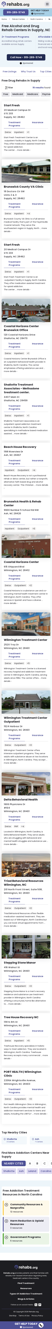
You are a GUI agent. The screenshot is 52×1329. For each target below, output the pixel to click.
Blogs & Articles (26, 1299)
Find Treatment (26, 1283)
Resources (26, 1288)
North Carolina (37, 19)
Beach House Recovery (20, 447)
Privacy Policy (37, 1315)
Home (4, 19)
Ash (21, 1171)
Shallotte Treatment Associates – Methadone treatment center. (21, 388)
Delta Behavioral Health (21, 799)
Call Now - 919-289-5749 (26, 57)
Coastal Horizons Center (21, 562)
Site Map (12, 1315)
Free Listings (10, 71)
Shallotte (9, 1171)
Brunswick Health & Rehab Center (22, 503)
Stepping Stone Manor (20, 963)
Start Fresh (12, 105)
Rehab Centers (18, 19)
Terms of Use (24, 1315)
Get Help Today (26, 1323)
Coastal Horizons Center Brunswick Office (21, 328)
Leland (32, 1171)
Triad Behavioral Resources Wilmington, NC (23, 883)
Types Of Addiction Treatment (26, 1293)
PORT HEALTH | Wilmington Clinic (22, 1074)
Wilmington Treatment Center (25, 640)
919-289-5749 (16, 12)
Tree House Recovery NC (21, 1017)
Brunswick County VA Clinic (24, 187)
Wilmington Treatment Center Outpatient (25, 720)
